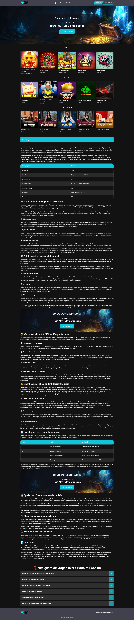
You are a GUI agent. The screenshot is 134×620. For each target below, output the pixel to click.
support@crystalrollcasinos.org (104, 612)
